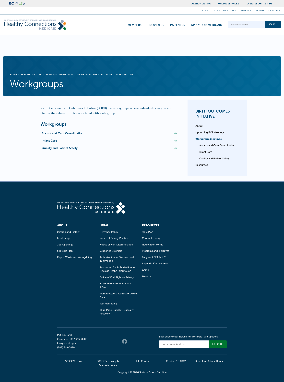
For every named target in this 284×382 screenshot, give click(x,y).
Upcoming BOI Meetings (209, 132)
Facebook (124, 341)
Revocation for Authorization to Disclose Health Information (117, 269)
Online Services (228, 3)
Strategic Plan (65, 250)
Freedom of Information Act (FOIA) (115, 285)
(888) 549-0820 (66, 347)
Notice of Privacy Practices (115, 238)
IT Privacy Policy (109, 231)
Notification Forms (152, 244)
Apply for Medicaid (206, 25)
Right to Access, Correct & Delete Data (118, 295)
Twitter (131, 341)
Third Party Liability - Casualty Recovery (117, 311)
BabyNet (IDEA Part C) (154, 257)
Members (135, 25)
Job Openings (65, 244)
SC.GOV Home (74, 361)
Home (13, 74)
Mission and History (68, 231)
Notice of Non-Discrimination (116, 244)
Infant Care (49, 140)
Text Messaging (108, 303)
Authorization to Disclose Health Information (118, 259)
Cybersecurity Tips (259, 3)
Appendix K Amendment (155, 263)
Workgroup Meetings (208, 138)
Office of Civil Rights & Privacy (117, 277)
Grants (145, 269)
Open (236, 126)
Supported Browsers (111, 250)
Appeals (246, 10)
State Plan (147, 231)
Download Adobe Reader (210, 361)
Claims (203, 10)
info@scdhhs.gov (66, 343)
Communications (224, 10)
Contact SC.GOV (176, 361)
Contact (274, 10)
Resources (28, 74)
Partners (177, 25)
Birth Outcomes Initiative (94, 74)
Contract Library (151, 238)
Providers (156, 25)
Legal (104, 225)
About (198, 125)
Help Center (142, 361)
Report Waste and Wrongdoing (74, 257)
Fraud (260, 10)
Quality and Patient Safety (60, 148)
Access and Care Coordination (62, 133)
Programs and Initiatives (55, 74)
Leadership (63, 238)
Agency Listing (201, 3)
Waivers (146, 276)
